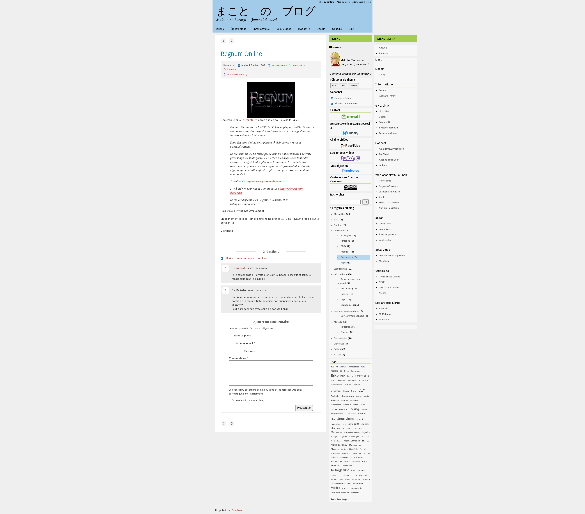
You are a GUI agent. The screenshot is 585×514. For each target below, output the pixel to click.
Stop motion (363, 475)
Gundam (343, 409)
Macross (358, 428)
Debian (356, 385)
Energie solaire (362, 396)
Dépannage (336, 391)
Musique (335, 449)
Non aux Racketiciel (389, 208)
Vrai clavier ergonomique (353, 488)
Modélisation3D (339, 445)
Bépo (346, 371)
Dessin (346, 391)
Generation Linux (388, 133)
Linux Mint (384, 111)
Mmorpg (243, 74)
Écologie (335, 396)
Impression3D (338, 413)
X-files (337, 354)
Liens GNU (353, 424)
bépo (343, 299)
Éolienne (335, 401)
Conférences (352, 381)
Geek (362, 405)
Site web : (250, 351)
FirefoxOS (347, 405)
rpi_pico (361, 471)
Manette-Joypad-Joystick (357, 432)
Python (334, 461)
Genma (382, 90)
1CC (332, 367)
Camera (350, 376)
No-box (344, 449)
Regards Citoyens (388, 186)
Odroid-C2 (335, 453)
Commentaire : (239, 358)
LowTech (349, 428)
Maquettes (340, 214)
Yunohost (355, 493)
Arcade (344, 252)
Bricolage (338, 375)
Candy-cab (360, 376)
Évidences (354, 401)
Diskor (354, 391)
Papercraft (356, 453)
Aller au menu (343, 2)
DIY (361, 390)
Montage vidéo (355, 445)
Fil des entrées (343, 98)
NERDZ (382, 293)
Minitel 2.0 (355, 441)
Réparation (336, 465)
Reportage (347, 466)
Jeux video (232, 74)
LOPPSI (340, 428)
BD (341, 371)
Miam (346, 441)
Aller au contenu (326, 2)
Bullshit (338, 349)
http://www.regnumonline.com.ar (265, 181)
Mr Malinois (385, 314)
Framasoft (384, 122)
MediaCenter (336, 441)
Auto (334, 86)
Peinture (334, 457)
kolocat (240, 268)
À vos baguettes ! (388, 234)
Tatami (334, 479)
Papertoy (366, 453)
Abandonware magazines (347, 367)
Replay (344, 262)
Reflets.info (385, 181)
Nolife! (363, 449)
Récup (365, 461)
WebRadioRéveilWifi (340, 493)
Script (333, 475)
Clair (343, 86)
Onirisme (346, 453)
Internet (345, 294)
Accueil (383, 48)
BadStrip (383, 308)
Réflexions (346, 327)
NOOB (382, 282)
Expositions (336, 405)
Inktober (351, 414)
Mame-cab (336, 432)
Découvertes (340, 338)
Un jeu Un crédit (338, 484)
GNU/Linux (346, 288)
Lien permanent (279, 65)
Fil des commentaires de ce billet (246, 258)
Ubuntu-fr (251, 120)
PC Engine (346, 235)
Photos (344, 332)
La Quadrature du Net (390, 191)
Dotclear (237, 510)
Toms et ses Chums (389, 276)
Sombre (353, 86)
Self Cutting (231, 40)
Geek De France (387, 96)
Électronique (340, 269)
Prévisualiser (304, 408)
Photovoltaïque (356, 457)
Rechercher (337, 194)
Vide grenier (358, 484)
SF (339, 475)
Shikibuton (346, 475)
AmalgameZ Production (391, 149)
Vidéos (335, 488)
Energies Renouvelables (346, 311)
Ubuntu (366, 479)
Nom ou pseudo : (245, 335)
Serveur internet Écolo (352, 316)
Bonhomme (355, 371)
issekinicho (385, 240)
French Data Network (390, 202)
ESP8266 (345, 401)
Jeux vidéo (297, 65)
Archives (383, 53)
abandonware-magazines (392, 255)
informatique (341, 274)
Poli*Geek (384, 154)
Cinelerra (341, 381)
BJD (336, 219)
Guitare (334, 409)
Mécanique (354, 437)
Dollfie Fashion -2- (223, 40)
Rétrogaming (340, 470)
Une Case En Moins (389, 287)
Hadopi (364, 409)
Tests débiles (344, 479)
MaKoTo (338, 322)
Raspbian (356, 461)
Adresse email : (245, 343)
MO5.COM (384, 261)
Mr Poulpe (384, 319)
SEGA (344, 246)
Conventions (336, 385)
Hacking (354, 409)
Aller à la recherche (362, 2)
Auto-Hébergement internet (350, 281)
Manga (334, 437)
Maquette (343, 437)
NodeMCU (353, 449)
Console (363, 380)
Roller (353, 471)
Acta (363, 367)
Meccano (365, 437)
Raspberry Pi (347, 305)
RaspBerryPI (344, 461)
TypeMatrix (356, 479)
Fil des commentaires (346, 103)
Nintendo (345, 241)
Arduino (334, 371)
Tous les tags (339, 499)
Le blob (383, 165)
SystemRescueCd (388, 127)
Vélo (349, 484)
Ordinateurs (229, 69)
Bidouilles (339, 344)
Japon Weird (385, 229)
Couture (338, 225)
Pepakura (344, 457)
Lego (344, 424)
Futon (355, 405)
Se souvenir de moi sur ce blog (248, 400)
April (381, 197)
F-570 (382, 75)
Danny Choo (385, 223)
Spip (355, 475)
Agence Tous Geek (389, 160)
